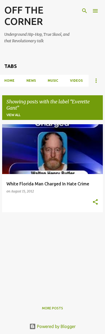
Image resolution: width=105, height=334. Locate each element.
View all (13, 115)
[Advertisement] (52, 254)
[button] (95, 202)
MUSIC (53, 80)
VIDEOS (76, 80)
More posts (52, 308)
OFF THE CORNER (23, 15)
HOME (9, 80)
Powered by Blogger (56, 326)
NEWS (31, 80)
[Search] (84, 10)
